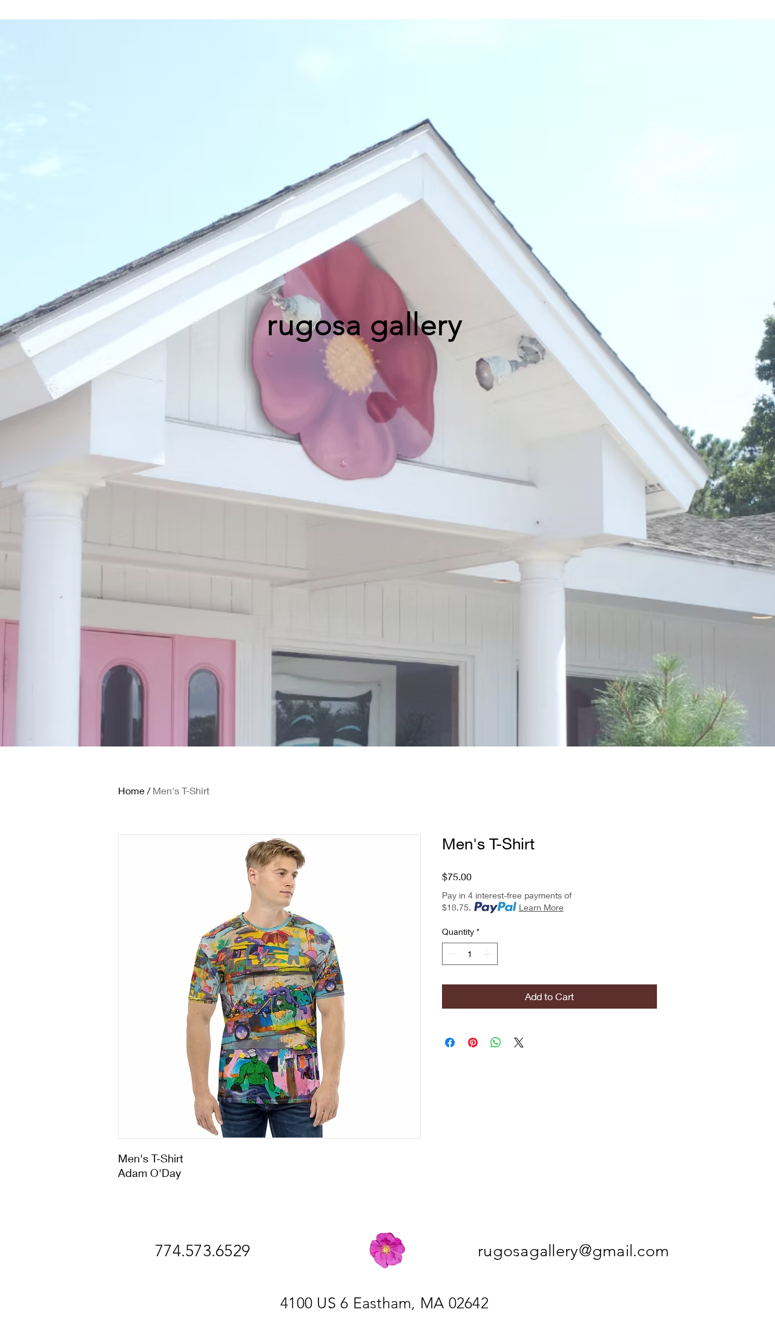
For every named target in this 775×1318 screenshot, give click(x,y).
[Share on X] (519, 1042)
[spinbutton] (470, 953)
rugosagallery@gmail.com (573, 1250)
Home (131, 790)
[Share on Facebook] (450, 1042)
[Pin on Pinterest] (473, 1042)
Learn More (541, 907)
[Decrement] (451, 953)
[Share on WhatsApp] (496, 1042)
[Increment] (488, 953)
